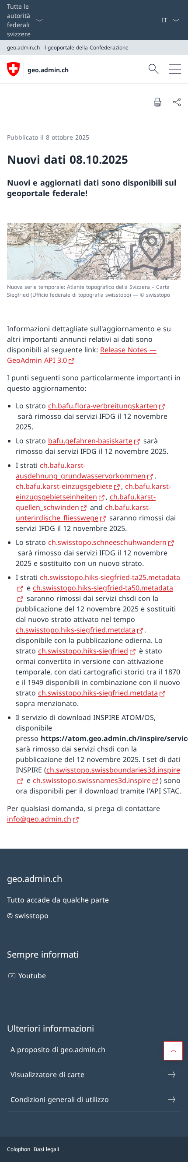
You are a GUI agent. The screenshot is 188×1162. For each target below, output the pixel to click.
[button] (173, 1050)
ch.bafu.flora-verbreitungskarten (102, 406)
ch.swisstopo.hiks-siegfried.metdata (76, 630)
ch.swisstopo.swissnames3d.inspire (92, 780)
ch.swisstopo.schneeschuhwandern (107, 542)
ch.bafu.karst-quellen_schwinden (86, 502)
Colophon (18, 1149)
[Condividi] (176, 102)
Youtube (32, 975)
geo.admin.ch (48, 70)
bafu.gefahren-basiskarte (90, 441)
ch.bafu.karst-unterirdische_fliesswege (83, 512)
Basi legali (46, 1149)
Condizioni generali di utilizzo (59, 1099)
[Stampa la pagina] (157, 102)
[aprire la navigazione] (175, 69)
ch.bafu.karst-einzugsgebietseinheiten (93, 491)
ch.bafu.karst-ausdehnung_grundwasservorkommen (81, 470)
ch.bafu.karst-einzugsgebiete (64, 486)
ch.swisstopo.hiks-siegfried (83, 651)
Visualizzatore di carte (47, 1074)
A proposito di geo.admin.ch (57, 1049)
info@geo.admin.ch (39, 819)
